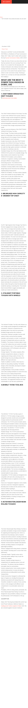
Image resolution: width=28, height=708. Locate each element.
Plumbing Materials (5, 676)
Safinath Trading (7, 704)
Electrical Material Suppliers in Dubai (9, 652)
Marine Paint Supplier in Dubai (8, 655)
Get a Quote (6, 1)
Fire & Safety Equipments (7, 671)
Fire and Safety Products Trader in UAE (10, 654)
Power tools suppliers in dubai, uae (9, 659)
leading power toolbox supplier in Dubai (11, 606)
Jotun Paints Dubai (5, 673)
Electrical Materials (5, 668)
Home (1, 17)
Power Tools (5, 49)
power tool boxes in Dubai (12, 58)
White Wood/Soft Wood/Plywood (8, 669)
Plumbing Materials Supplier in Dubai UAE (10, 657)
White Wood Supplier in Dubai (8, 660)
